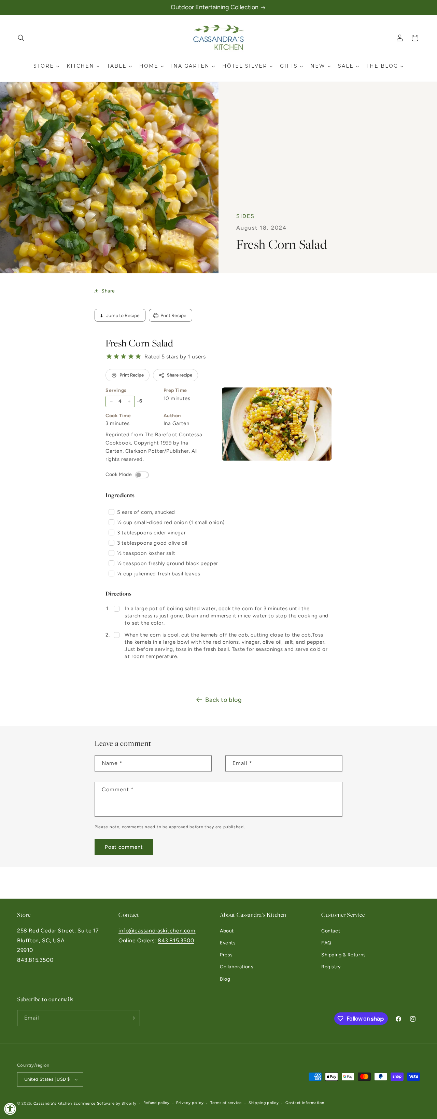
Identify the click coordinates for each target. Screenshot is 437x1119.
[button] (21, 37)
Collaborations (236, 967)
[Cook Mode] (142, 475)
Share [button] (108, 291)
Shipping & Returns (343, 955)
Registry (331, 967)
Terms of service (226, 1103)
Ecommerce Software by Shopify (105, 1103)
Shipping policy (264, 1103)
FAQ (326, 943)
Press (226, 955)
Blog (225, 979)
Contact (330, 931)
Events (228, 943)
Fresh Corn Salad (139, 343)
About (227, 931)
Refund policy (156, 1103)
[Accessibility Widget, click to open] (10, 1109)
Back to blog (223, 700)
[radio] (109, 356)
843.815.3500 (35, 960)
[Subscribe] (132, 1018)
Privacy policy (189, 1103)
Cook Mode (118, 474)
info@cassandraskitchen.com (157, 930)
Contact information (304, 1103)
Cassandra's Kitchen (52, 1103)
